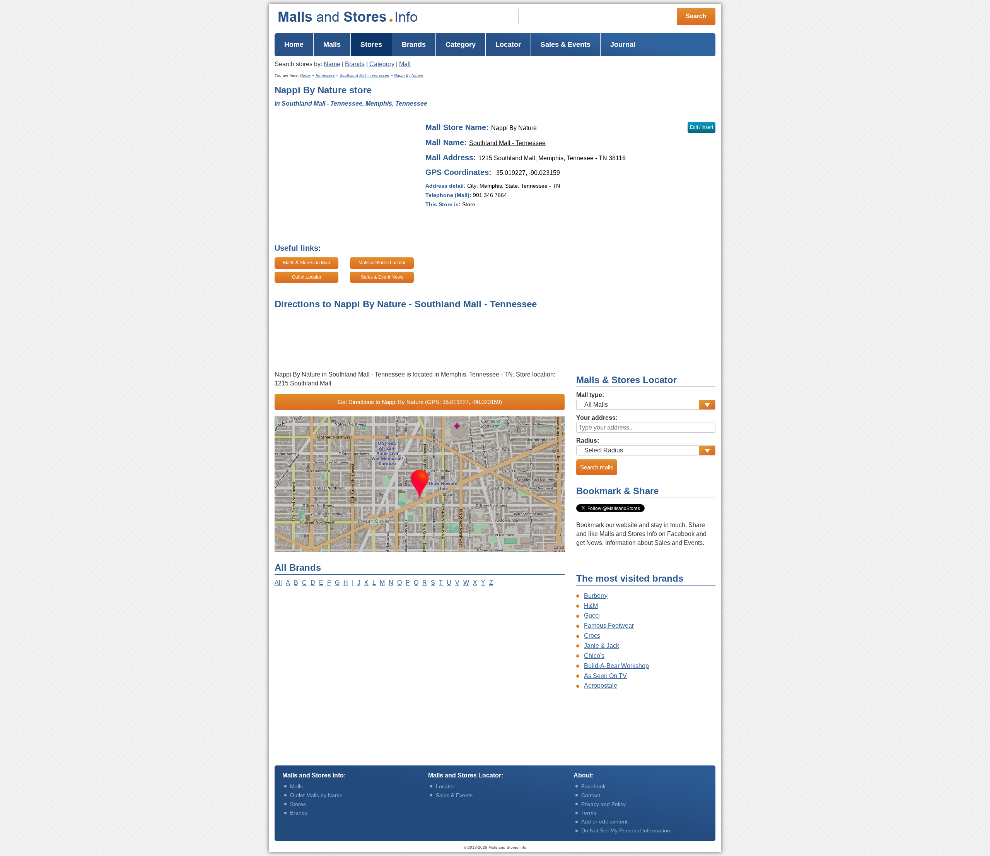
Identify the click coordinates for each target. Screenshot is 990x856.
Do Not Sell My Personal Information (625, 830)
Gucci (592, 615)
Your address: (597, 417)
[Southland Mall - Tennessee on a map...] (420, 484)
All (278, 582)
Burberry (596, 595)
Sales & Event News (382, 277)
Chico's (594, 655)
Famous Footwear (609, 625)
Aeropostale (600, 685)
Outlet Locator (306, 277)
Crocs (592, 635)
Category (381, 64)
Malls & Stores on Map (306, 262)
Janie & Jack (601, 645)
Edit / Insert (701, 127)
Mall (405, 64)
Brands (355, 64)
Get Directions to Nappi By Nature (420, 402)
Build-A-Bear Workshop (616, 666)
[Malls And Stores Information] (363, 16)
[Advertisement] (591, 97)
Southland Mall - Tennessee (507, 143)
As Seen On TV (605, 676)
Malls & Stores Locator (382, 262)
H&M (591, 606)
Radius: (587, 440)
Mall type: (590, 395)
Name (332, 64)
